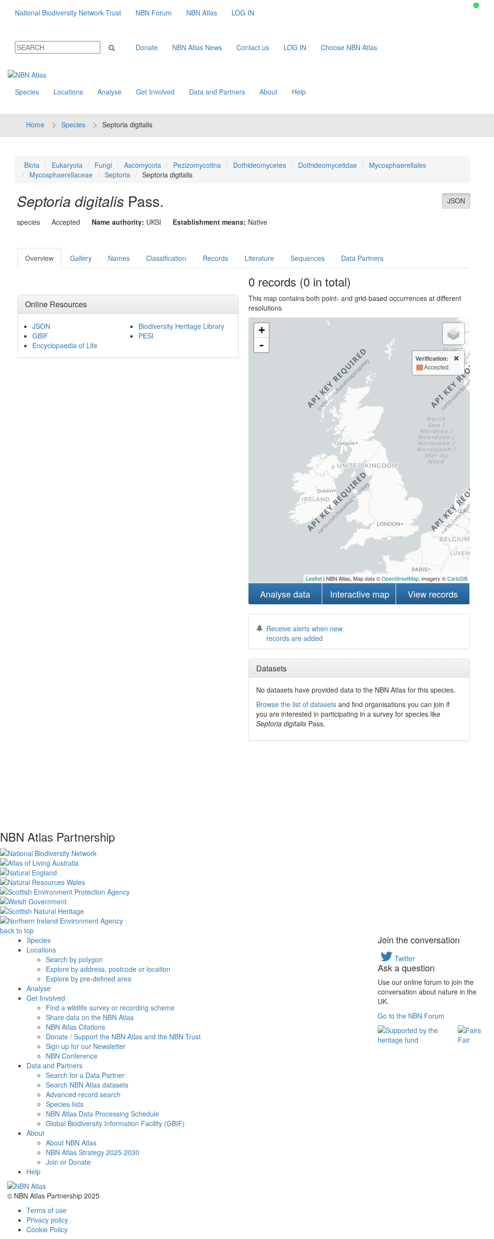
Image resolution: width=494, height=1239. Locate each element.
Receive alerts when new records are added (304, 633)
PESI (145, 335)
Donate (147, 47)
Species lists (64, 1104)
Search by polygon (74, 959)
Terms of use (47, 1210)
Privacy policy (47, 1220)
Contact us (252, 47)
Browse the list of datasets (296, 704)
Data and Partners (217, 91)
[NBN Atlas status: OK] (476, 5)
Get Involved (155, 91)
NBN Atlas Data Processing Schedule (102, 1113)
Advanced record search (83, 1094)
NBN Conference (71, 1056)
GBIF (40, 335)
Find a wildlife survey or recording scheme (110, 1007)
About (268, 91)
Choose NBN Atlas (349, 47)
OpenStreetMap (400, 578)
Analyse (109, 91)
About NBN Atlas (71, 1142)
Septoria (117, 174)
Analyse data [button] (285, 593)
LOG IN (243, 12)
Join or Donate (68, 1162)
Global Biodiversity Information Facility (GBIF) (115, 1123)
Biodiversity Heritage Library (181, 326)
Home (35, 124)
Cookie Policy (47, 1229)
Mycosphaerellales (397, 165)
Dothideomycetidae (327, 165)
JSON (456, 200)
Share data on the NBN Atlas (90, 1017)
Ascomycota (142, 165)
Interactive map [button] (359, 593)
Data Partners (362, 258)
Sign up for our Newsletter (85, 1046)
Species (27, 91)
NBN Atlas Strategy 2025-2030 (92, 1152)
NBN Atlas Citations (75, 1027)
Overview (39, 258)
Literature (259, 258)
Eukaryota (67, 165)
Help (299, 91)
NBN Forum (154, 12)
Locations (68, 91)
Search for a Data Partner (85, 1075)
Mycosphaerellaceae (61, 174)
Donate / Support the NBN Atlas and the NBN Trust (123, 1036)
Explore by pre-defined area (88, 978)
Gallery (81, 258)
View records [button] (433, 593)
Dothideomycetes (259, 165)
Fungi (103, 165)
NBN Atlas (201, 12)
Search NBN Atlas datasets (87, 1084)
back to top (17, 930)
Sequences (307, 258)
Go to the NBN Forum (411, 1016)
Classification (166, 258)
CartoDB (457, 578)
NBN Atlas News (197, 47)
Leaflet (314, 578)
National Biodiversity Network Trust (68, 12)
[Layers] (453, 333)
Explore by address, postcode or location (108, 969)
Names (119, 258)
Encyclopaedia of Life (64, 345)
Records (215, 258)
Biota (32, 165)
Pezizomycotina (197, 165)
